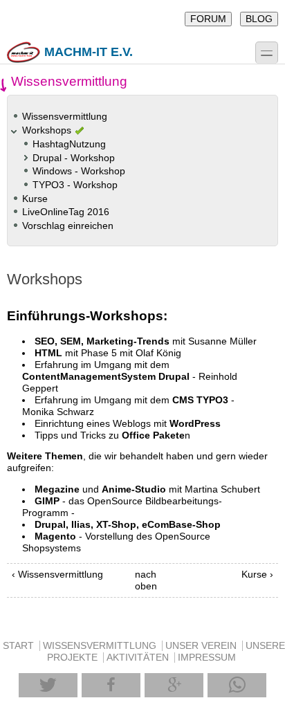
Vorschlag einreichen (67, 226)
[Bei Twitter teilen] (48, 685)
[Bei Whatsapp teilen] (237, 685)
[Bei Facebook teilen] (111, 685)
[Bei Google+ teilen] (174, 685)
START (18, 646)
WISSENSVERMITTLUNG (99, 646)
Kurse (35, 199)
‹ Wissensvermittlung (57, 574)
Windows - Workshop (79, 171)
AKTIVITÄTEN (138, 657)
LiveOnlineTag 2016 (65, 212)
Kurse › (257, 574)
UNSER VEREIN (201, 646)
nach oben (140, 580)
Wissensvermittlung (64, 116)
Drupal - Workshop (74, 158)
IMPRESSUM (207, 657)
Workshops (46, 130)
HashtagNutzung (69, 144)
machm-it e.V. (88, 52)
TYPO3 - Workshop (75, 185)
